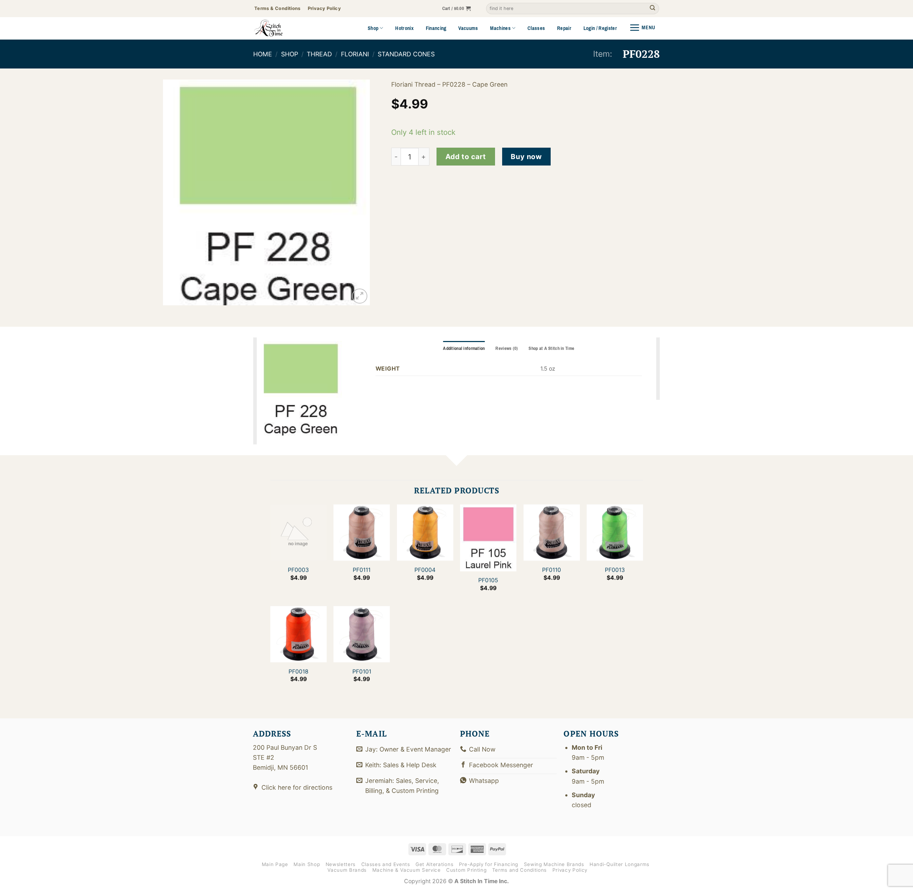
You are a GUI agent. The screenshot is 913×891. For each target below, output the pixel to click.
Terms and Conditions (519, 870)
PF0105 (488, 580)
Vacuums (468, 28)
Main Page (275, 864)
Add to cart (465, 156)
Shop (373, 28)
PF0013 (615, 569)
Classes (536, 28)
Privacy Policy (569, 870)
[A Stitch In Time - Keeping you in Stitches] (278, 28)
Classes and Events (385, 864)
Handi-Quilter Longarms (619, 864)
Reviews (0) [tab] (506, 348)
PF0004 (424, 569)
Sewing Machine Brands (554, 864)
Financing (436, 28)
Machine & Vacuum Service (406, 870)
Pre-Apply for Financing (488, 864)
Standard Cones (406, 54)
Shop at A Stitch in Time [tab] (551, 348)
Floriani (355, 54)
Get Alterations (434, 864)
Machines (500, 28)
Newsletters (341, 864)
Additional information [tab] (464, 348)
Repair (564, 28)
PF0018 (298, 671)
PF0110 (551, 569)
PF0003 (298, 569)
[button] (456, 9)
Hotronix (404, 28)
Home (262, 54)
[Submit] (652, 9)
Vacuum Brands (347, 870)
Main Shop (307, 864)
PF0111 (362, 569)
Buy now (526, 156)
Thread (319, 54)
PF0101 (361, 671)
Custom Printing (466, 870)
